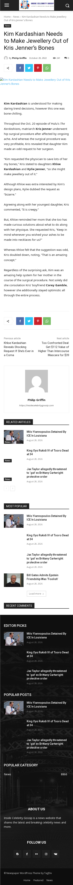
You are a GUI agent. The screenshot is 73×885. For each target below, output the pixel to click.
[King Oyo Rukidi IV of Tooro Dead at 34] (14, 455)
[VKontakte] (55, 854)
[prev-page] (6, 488)
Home (7, 16)
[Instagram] (46, 854)
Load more (35, 593)
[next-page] (12, 488)
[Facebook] (20, 68)
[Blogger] (17, 854)
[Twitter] (29, 68)
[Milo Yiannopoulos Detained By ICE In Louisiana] (14, 437)
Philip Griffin (19, 58)
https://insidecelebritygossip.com (36, 405)
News (16, 16)
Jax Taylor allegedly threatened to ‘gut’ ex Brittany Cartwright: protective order (47, 473)
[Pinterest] (38, 68)
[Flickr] (36, 854)
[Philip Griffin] (6, 58)
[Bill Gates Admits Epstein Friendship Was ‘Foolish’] (14, 580)
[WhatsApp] (47, 68)
